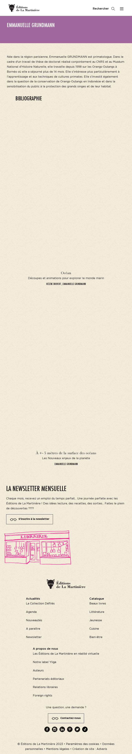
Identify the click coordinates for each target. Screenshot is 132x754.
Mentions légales (57, 749)
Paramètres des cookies (82, 744)
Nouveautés (34, 620)
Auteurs (38, 670)
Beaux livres (97, 603)
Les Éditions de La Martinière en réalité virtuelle (66, 653)
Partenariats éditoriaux (48, 679)
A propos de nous (45, 648)
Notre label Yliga (44, 662)
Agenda (31, 612)
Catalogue (96, 598)
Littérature (96, 612)
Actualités (33, 598)
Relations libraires (45, 687)
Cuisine (94, 628)
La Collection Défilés (40, 603)
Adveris (102, 749)
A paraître (33, 628)
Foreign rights (42, 695)
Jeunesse (95, 620)
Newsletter (34, 637)
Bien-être (95, 637)
